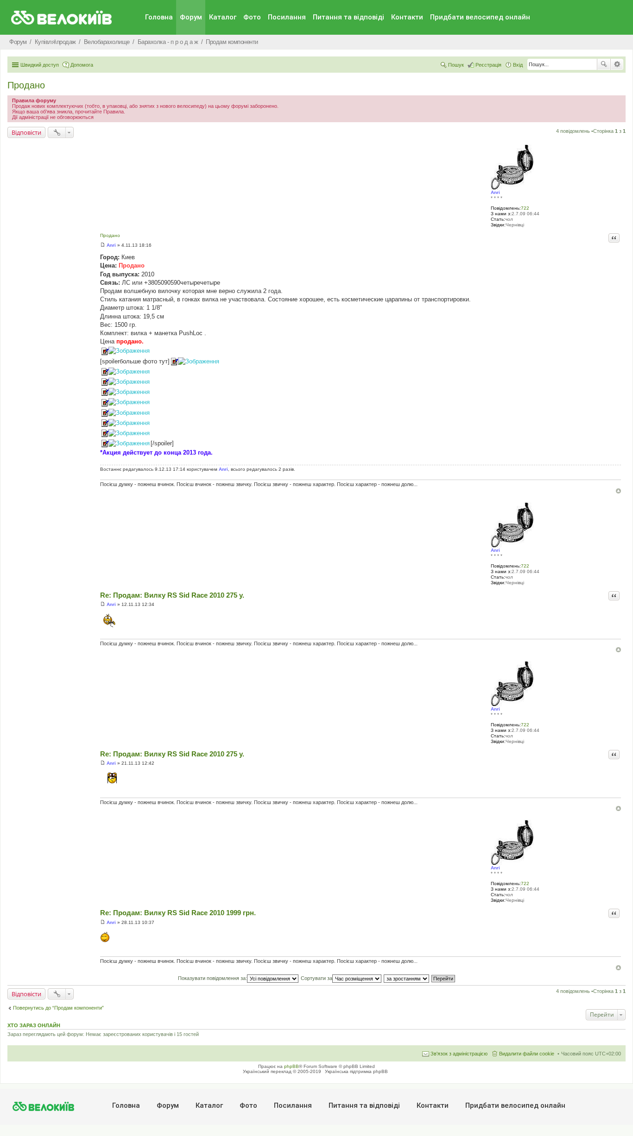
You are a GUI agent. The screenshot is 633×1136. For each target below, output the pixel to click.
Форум (191, 17)
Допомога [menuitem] (81, 65)
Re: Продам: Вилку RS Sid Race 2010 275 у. (172, 595)
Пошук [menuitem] (456, 65)
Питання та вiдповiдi (348, 17)
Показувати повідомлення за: (212, 978)
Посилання (287, 17)
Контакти (407, 17)
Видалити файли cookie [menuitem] (526, 1053)
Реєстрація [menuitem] (488, 65)
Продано (26, 85)
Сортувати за (316, 978)
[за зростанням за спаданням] (407, 978)
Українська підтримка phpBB (356, 1071)
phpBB (291, 1066)
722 (525, 208)
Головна (159, 17)
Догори (618, 490)
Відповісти (26, 132)
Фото (252, 17)
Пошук (604, 64)
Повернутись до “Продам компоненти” (58, 1008)
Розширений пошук (617, 64)
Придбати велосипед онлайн (480, 17)
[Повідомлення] (102, 245)
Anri (495, 192)
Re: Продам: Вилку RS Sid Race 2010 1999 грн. (178, 913)
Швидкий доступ (39, 65)
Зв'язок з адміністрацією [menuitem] (458, 1053)
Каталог (222, 17)
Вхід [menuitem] (518, 65)
